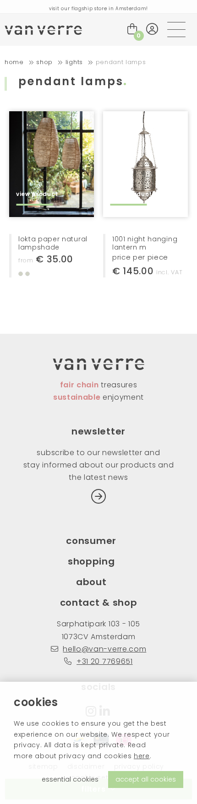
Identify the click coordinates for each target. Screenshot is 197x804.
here (142, 756)
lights (74, 62)
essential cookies (70, 779)
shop (44, 62)
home (14, 62)
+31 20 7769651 (104, 661)
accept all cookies (145, 779)
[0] (132, 29)
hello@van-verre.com (104, 649)
